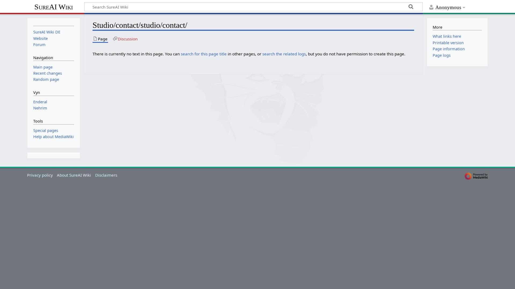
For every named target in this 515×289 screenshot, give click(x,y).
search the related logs (284, 53)
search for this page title (204, 53)
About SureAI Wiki (74, 175)
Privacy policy (40, 175)
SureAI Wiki (53, 7)
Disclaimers (106, 175)
